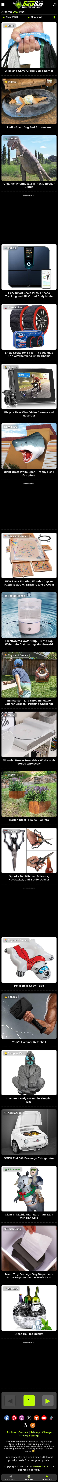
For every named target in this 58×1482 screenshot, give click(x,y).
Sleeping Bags (15, 1053)
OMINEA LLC (41, 1466)
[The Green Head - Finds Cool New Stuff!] (29, 4)
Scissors (11, 831)
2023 (16, 11)
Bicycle (10, 367)
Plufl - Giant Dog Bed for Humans (29, 127)
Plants (10, 775)
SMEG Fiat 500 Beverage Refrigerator (29, 1158)
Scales (10, 248)
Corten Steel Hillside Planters (29, 820)
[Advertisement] (29, 217)
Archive (11, 1432)
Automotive (13, 307)
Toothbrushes (14, 596)
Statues (10, 138)
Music (9, 715)
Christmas (12, 1169)
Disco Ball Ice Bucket (29, 1333)
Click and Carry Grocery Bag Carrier (29, 70)
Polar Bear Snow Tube (29, 985)
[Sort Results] (54, 17)
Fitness (10, 997)
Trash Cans (12, 1229)
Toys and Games (16, 536)
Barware (11, 1288)
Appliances (12, 1113)
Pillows (10, 82)
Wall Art (10, 427)
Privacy (35, 1432)
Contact (23, 1432)
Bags (9, 25)
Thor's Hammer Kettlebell (29, 1042)
